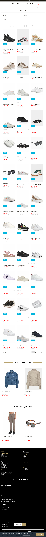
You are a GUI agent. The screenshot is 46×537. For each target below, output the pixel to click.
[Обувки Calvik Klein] (23, 65)
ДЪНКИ (3, 461)
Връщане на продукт (6, 491)
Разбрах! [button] (40, 534)
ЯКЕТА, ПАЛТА (4, 463)
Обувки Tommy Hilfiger (36, 238)
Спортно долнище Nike (7, 436)
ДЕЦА (24, 457)
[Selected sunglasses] (33, 423)
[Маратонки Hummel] (37, 92)
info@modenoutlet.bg (6, 507)
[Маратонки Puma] (23, 38)
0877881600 (4, 509)
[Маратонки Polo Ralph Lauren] (9, 38)
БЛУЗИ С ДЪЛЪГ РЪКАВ (6, 472)
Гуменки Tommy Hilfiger (22, 131)
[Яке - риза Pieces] (11, 379)
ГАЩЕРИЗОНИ (4, 464)
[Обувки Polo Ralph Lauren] (9, 280)
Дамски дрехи (4, 453)
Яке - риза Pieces (6, 391)
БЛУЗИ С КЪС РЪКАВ (5, 471)
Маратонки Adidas (21, 318)
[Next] (43, 382)
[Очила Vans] (37, 146)
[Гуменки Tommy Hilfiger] (23, 119)
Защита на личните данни (7, 499)
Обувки (25, 454)
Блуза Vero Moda (28, 391)
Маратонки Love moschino (36, 77)
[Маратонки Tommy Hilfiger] (37, 38)
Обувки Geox (6, 238)
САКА (2, 462)
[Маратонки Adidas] (23, 307)
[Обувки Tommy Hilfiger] (37, 226)
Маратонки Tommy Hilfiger (37, 49)
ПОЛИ (2, 455)
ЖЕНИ (24, 455)
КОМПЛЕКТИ (4, 467)
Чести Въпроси (4, 493)
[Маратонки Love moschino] (37, 65)
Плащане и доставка (6, 490)
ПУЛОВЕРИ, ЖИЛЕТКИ (6, 460)
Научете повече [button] (26, 535)
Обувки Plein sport (21, 265)
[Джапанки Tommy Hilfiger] (23, 146)
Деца (24, 467)
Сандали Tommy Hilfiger (8, 265)
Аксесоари (25, 462)
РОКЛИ (2, 454)
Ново (2, 451)
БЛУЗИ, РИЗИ (4, 457)
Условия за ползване (6, 497)
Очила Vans (33, 156)
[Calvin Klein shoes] (23, 92)
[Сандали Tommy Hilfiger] (9, 253)
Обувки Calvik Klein (21, 77)
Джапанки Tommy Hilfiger (22, 157)
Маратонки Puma (20, 49)
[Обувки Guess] (9, 65)
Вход (2, 495)
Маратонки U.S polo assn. (22, 184)
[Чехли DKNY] (9, 146)
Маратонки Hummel (35, 104)
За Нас (2, 488)
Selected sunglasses (28, 436)
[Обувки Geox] (9, 226)
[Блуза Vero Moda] (33, 379)
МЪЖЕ (24, 456)
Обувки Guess (6, 77)
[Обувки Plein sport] (23, 253)
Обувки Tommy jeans (35, 131)
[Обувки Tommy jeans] (37, 119)
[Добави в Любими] (14, 30)
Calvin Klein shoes (21, 104)
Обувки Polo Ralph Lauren (8, 292)
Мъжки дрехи (4, 469)
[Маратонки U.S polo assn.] (23, 173)
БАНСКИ (3, 466)
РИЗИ (2, 474)
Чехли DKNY (6, 157)
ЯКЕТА (2, 475)
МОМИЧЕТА (26, 468)
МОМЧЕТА (25, 469)
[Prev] (2, 426)
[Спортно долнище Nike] (11, 423)
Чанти (24, 459)
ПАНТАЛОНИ (4, 456)
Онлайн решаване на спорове (8, 501)
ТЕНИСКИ (3, 465)
